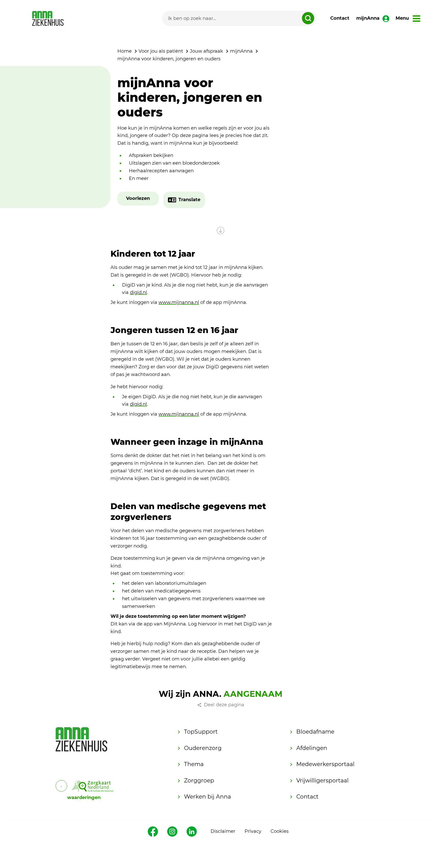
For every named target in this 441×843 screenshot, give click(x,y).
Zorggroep (199, 780)
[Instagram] (172, 831)
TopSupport (201, 731)
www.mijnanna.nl (178, 302)
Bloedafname (315, 731)
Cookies (280, 831)
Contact (339, 18)
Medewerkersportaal (325, 764)
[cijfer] (92, 786)
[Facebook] (153, 831)
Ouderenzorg (203, 748)
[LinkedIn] (192, 831)
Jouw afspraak (206, 51)
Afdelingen (311, 748)
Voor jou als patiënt (161, 51)
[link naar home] (48, 18)
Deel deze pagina (224, 705)
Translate (189, 199)
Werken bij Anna (207, 796)
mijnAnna (367, 18)
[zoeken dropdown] (308, 18)
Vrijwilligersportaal (322, 780)
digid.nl (138, 292)
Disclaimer (223, 831)
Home (124, 51)
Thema (194, 764)
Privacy (252, 831)
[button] (138, 198)
